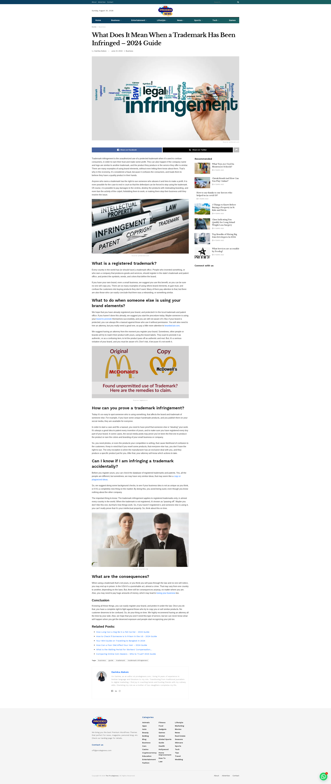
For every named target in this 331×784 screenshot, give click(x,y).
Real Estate (180, 736)
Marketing (179, 726)
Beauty (145, 733)
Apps (144, 726)
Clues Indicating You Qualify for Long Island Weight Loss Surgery (223, 222)
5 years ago (203, 199)
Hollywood (163, 749)
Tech (214, 20)
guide (111, 660)
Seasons (179, 739)
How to (162, 758)
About (94, 2)
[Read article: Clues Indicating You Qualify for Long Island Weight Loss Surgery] (202, 223)
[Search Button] (237, 2)
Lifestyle (161, 20)
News (179, 20)
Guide (161, 743)
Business (115, 20)
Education (146, 756)
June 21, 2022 (117, 51)
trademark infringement (138, 660)
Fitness (162, 722)
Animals (146, 722)
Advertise (102, 2)
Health (162, 746)
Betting (145, 736)
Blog (144, 739)
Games (232, 20)
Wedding (179, 759)
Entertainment (138, 20)
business (102, 660)
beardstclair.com (172, 326)
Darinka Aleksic (100, 51)
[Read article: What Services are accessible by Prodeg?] (202, 252)
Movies (178, 729)
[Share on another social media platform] (236, 149)
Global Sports (165, 739)
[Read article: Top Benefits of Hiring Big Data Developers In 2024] (202, 238)
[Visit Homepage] (165, 11)
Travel (178, 756)
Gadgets (162, 729)
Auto (144, 729)
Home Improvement (165, 754)
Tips (177, 753)
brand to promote (104, 319)
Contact (110, 2)
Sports (197, 20)
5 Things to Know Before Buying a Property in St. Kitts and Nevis (224, 207)
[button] (323, 776)
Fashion (145, 763)
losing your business (165, 593)
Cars (144, 746)
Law (160, 761)
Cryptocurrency (149, 753)
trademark (120, 660)
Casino (145, 749)
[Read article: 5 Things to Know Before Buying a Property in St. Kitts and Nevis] (202, 209)
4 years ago (218, 170)
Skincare (179, 743)
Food (161, 726)
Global (162, 736)
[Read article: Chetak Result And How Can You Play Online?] (202, 182)
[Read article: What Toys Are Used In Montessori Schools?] (202, 168)
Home (98, 20)
